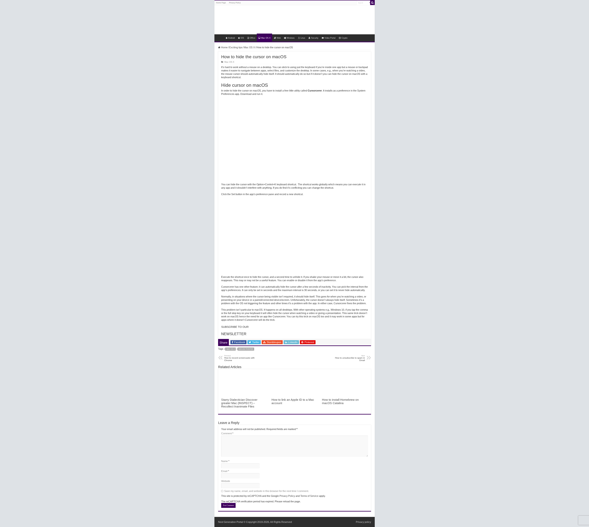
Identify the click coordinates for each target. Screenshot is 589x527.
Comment (227, 433)
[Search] (372, 2)
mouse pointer (246, 349)
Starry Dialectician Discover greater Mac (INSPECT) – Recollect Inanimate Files (239, 403)
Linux (302, 38)
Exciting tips (235, 47)
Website (225, 481)
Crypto (344, 38)
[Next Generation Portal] (294, 19)
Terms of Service (309, 496)
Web (279, 38)
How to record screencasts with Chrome (239, 358)
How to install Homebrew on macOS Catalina (340, 401)
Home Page (221, 3)
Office (252, 38)
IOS (242, 38)
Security (314, 38)
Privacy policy (363, 522)
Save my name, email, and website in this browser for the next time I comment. (266, 491)
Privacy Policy (235, 3)
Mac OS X (266, 38)
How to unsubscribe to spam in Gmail (350, 358)
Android (231, 38)
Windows (291, 38)
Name (225, 461)
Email (225, 471)
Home (220, 37)
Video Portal (330, 38)
